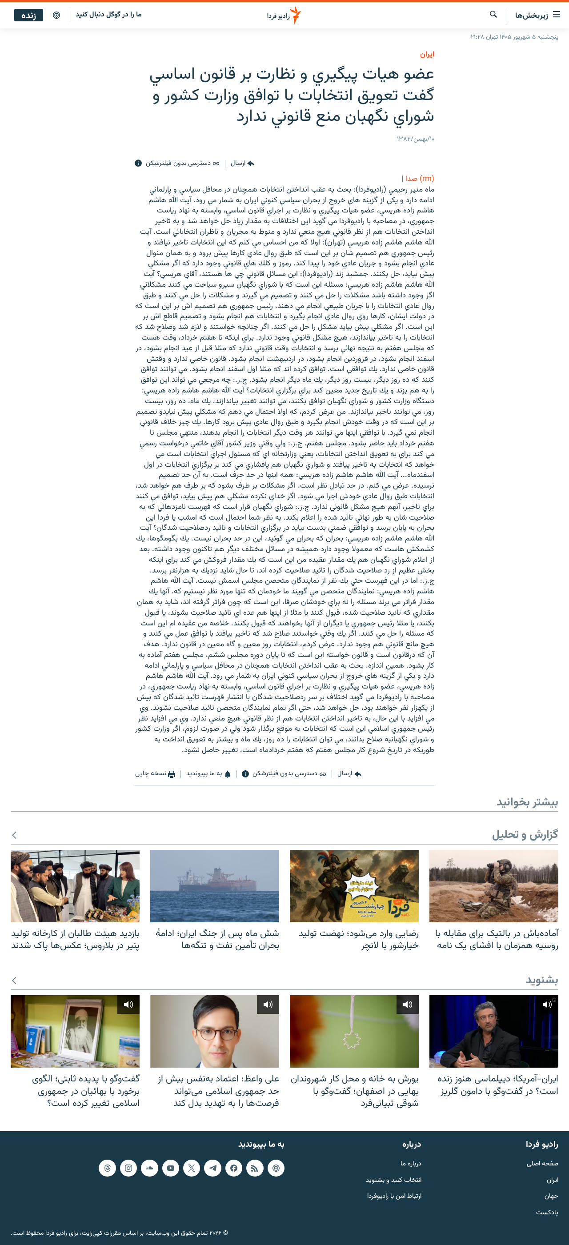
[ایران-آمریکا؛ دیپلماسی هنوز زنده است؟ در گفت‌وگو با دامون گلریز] (493, 1031)
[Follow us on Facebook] (233, 1168)
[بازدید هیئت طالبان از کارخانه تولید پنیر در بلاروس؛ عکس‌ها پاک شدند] (75, 886)
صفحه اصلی (542, 1164)
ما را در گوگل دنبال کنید (109, 14)
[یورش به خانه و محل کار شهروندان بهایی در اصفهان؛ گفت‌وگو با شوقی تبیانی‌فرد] (354, 1031)
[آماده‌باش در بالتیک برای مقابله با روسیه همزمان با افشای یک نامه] (493, 886)
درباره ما (411, 1164)
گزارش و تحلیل (525, 835)
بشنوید (542, 981)
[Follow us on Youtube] (170, 1168)
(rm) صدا (419, 179)
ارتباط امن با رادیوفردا (394, 1196)
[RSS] (254, 1168)
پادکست (547, 1213)
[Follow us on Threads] (107, 1168)
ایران (552, 1180)
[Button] (242, 163)
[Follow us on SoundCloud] (149, 1168)
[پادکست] (56, 15)
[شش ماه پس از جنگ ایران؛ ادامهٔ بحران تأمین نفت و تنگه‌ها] (214, 886)
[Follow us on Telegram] (212, 1168)
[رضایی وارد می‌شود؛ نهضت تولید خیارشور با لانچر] (354, 886)
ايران (427, 54)
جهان (551, 1196)
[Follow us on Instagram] (128, 1168)
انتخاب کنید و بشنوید (393, 1180)
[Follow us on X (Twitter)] (191, 1168)
